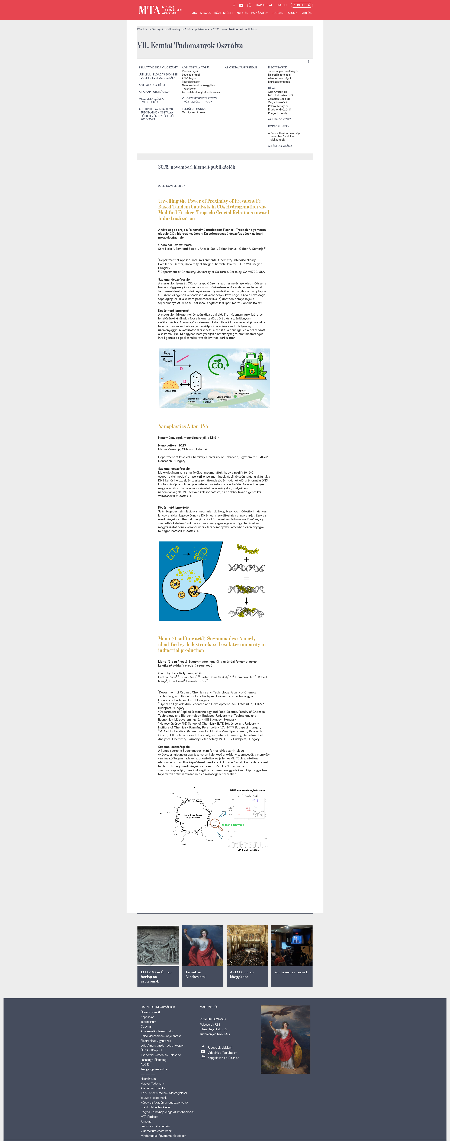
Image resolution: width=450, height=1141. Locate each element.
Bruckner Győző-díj (279, 109)
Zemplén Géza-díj (279, 98)
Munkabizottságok (279, 81)
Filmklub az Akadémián (155, 1126)
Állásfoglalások (281, 146)
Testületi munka (193, 108)
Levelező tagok (191, 74)
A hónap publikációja (197, 29)
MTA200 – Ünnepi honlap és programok (156, 976)
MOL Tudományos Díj (280, 95)
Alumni (293, 13)
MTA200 (205, 13)
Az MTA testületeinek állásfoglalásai (164, 1093)
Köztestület (223, 13)
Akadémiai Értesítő (153, 1088)
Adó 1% (146, 1064)
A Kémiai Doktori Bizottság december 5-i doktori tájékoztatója (284, 136)
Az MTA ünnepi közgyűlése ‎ (242, 974)
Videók (306, 13)
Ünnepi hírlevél (150, 1012)
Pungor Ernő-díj (277, 113)
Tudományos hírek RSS (215, 1034)
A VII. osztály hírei (152, 85)
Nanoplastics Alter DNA (183, 426)
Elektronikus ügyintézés (156, 1040)
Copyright (147, 1026)
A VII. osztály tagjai (196, 67)
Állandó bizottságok (279, 78)
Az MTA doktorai (280, 119)
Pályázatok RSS (210, 1024)
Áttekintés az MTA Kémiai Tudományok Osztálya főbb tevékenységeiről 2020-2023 (157, 114)
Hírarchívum (148, 1078)
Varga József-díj (277, 102)
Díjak (272, 88)
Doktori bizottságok (279, 74)
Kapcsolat (264, 5)
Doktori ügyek (278, 126)
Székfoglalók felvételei (155, 1107)
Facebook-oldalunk (220, 1047)
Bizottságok (277, 67)
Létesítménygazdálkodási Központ (163, 1045)
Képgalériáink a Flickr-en (223, 1058)
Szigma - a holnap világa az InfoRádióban (168, 1112)
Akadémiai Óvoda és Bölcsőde (161, 1055)
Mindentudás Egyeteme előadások (163, 1135)
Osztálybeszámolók (193, 112)
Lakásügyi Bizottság (153, 1059)
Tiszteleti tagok (191, 81)
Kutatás (242, 13)
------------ (148, 1074)
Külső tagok (189, 78)
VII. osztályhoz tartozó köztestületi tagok (199, 100)
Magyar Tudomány (153, 1083)
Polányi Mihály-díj (278, 106)
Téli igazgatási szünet (154, 1069)
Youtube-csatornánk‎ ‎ (291, 972)
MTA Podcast (149, 1116)
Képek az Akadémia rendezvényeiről (164, 1102)
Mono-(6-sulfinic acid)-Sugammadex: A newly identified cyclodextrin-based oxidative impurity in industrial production (212, 644)
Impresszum (148, 1021)
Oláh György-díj (277, 91)
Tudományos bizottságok (283, 71)
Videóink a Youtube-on (222, 1052)
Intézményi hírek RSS (213, 1029)
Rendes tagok (190, 71)
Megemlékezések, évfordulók (151, 100)
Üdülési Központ (151, 1050)
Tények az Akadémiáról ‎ (195, 974)
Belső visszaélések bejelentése (161, 1036)
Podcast (278, 13)
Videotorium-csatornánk (156, 1131)
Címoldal (142, 29)
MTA (194, 13)
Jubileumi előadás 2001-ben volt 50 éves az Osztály (158, 76)
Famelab (146, 1121)
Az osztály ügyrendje (241, 67)
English (282, 5)
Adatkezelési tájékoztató (157, 1031)
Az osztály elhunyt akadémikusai (201, 92)
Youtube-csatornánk (154, 1097)
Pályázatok (259, 13)
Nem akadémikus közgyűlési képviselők (198, 87)
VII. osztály (174, 29)
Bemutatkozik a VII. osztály (158, 67)
